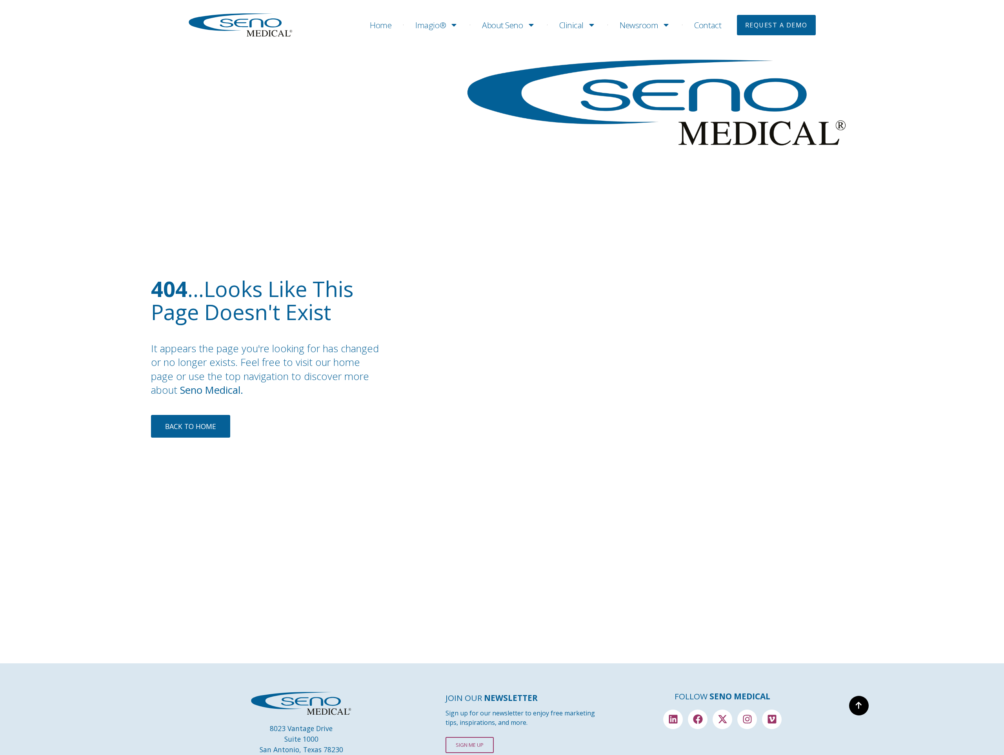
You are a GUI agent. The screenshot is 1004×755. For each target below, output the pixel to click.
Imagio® (430, 25)
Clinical (571, 25)
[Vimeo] (772, 719)
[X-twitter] (722, 719)
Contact (707, 25)
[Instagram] (747, 719)
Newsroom (639, 25)
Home (380, 25)
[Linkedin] (673, 719)
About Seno (502, 25)
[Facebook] (698, 719)
